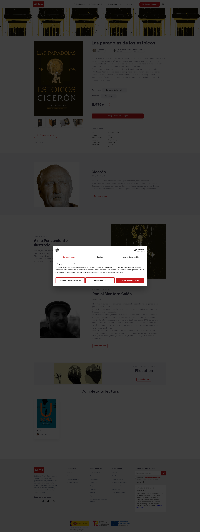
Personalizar (98, 280)
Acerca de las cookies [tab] (131, 257)
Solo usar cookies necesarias (70, 280)
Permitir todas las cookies (130, 280)
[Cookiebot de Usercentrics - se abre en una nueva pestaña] (135, 250)
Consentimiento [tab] (69, 257)
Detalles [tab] (100, 257)
